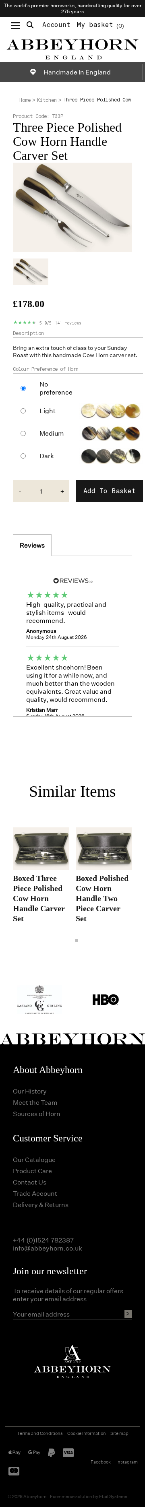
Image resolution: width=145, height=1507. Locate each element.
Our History (30, 1091)
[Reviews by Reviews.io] (72, 579)
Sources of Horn (36, 1113)
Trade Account (35, 1193)
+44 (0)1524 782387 (43, 1240)
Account (56, 25)
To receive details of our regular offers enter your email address (68, 1295)
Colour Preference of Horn (46, 369)
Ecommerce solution (71, 1496)
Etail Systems (113, 1496)
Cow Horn (95, 355)
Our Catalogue (34, 1159)
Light (47, 411)
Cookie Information (86, 1433)
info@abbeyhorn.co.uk (47, 1248)
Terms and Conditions (40, 1433)
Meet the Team (35, 1102)
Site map (119, 1433)
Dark (46, 456)
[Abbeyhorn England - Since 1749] (72, 48)
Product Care (32, 1170)
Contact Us (29, 1182)
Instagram (127, 1462)
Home (25, 100)
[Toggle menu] (15, 25)
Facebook (101, 1462)
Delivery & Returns (40, 1204)
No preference (55, 388)
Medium (51, 433)
